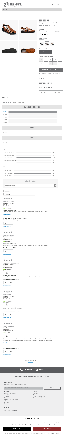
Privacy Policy (7, 409)
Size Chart (6, 402)
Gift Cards (6, 396)
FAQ (5, 400)
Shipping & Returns (9, 397)
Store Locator (7, 403)
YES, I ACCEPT (47, 429)
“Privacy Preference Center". (36, 433)
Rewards (35, 394)
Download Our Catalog (39, 397)
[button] (18, 56)
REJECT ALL (17, 429)
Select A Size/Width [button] (51, 70)
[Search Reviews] (55, 185)
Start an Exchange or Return (11, 399)
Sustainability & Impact (39, 396)
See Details (46, 376)
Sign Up (52, 388)
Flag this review (7, 226)
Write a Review (57, 25)
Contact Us (6, 394)
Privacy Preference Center (10, 410)
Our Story (35, 393)
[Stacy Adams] (6, 272)
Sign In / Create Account (10, 393)
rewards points (56, 73)
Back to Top (30, 362)
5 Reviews (51, 25)
